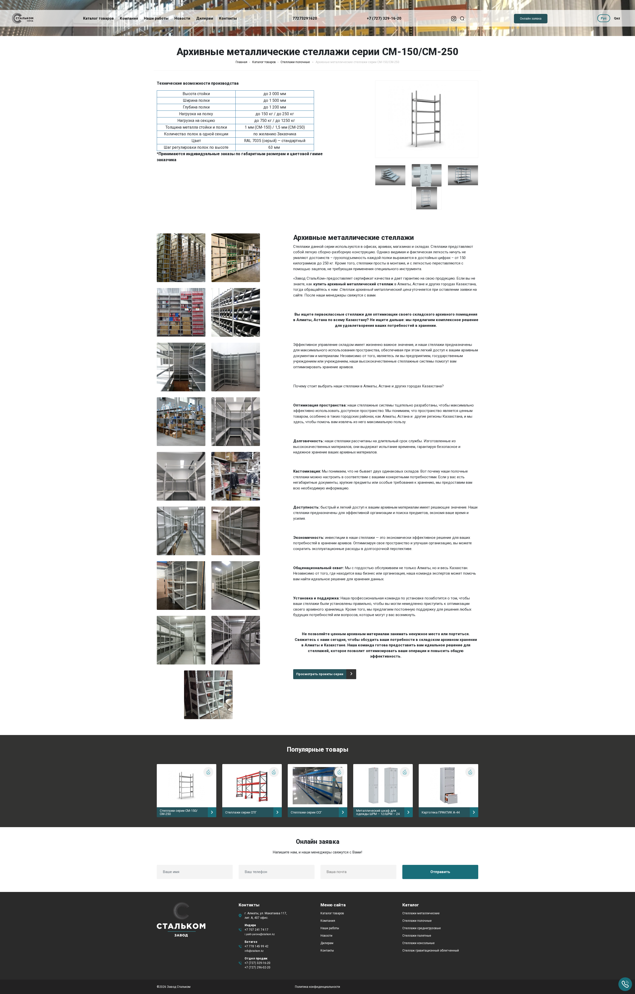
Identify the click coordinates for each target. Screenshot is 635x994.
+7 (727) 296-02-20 (257, 967)
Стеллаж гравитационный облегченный (430, 950)
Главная (241, 62)
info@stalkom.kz (254, 951)
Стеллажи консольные (418, 943)
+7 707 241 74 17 (256, 929)
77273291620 (304, 18)
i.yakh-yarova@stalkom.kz (260, 934)
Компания (129, 18)
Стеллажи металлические (421, 913)
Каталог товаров (98, 18)
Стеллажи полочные (296, 62)
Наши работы (156, 18)
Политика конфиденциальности (317, 987)
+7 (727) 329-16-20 (384, 18)
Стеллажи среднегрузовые (421, 928)
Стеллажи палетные (416, 935)
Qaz (617, 18)
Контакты (228, 18)
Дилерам (204, 18)
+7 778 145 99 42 (256, 946)
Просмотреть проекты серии (319, 674)
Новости (182, 18)
